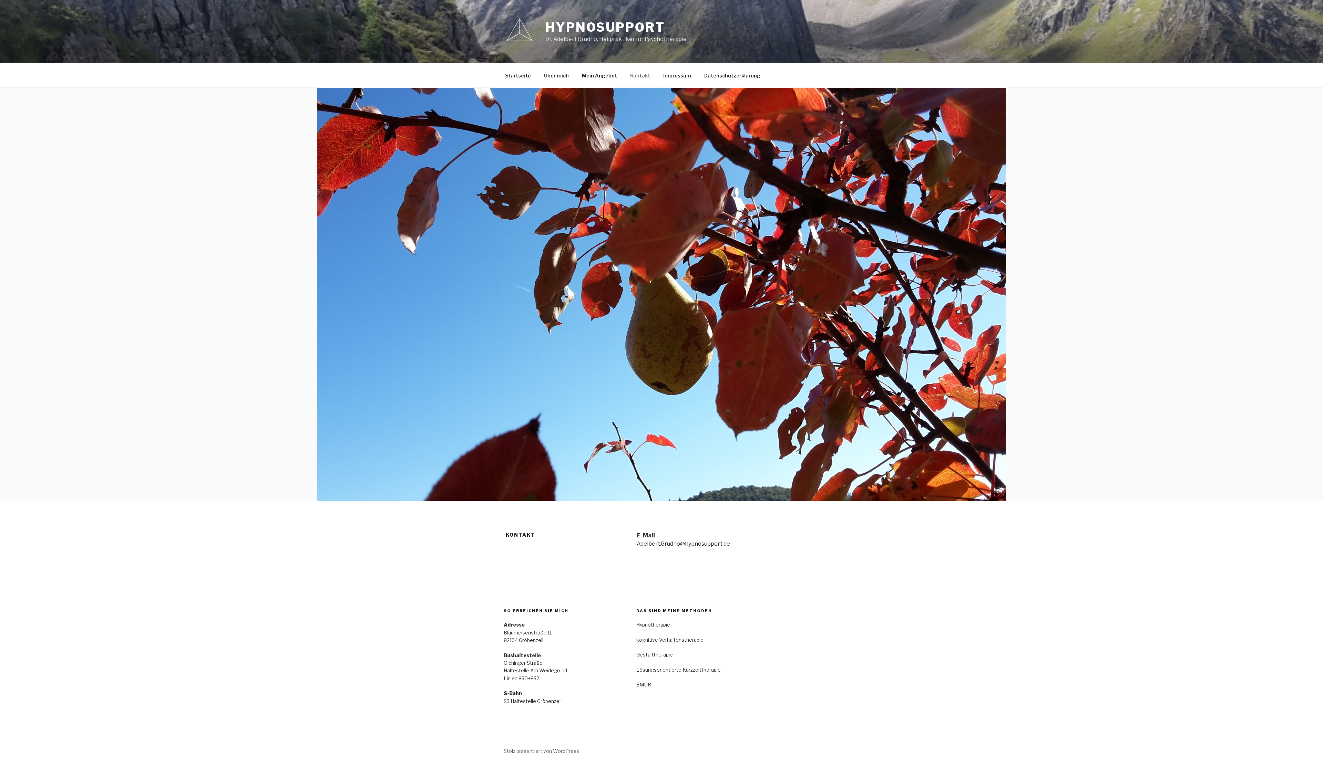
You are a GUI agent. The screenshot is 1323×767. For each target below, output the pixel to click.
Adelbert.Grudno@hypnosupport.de (683, 543)
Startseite (518, 75)
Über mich (556, 75)
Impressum (677, 75)
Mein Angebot (599, 75)
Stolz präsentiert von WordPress (541, 751)
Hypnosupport (605, 27)
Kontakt (640, 75)
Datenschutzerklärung (732, 75)
